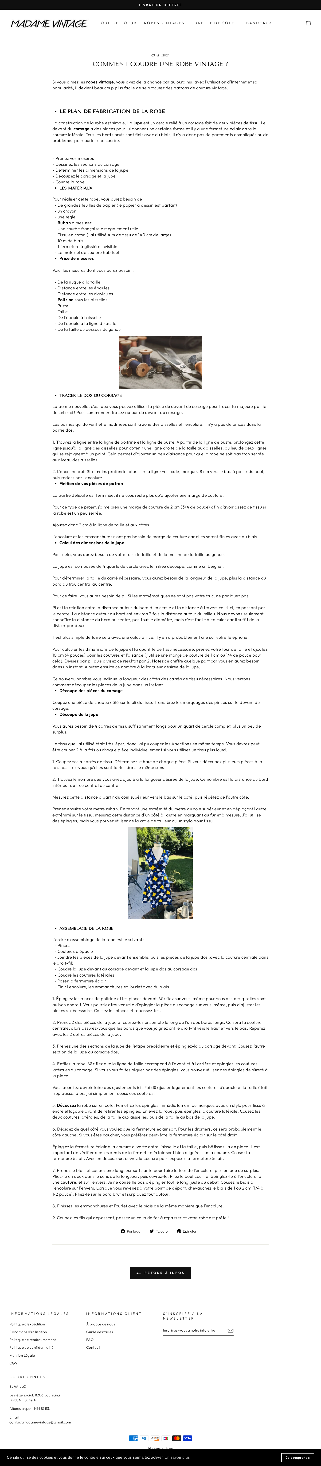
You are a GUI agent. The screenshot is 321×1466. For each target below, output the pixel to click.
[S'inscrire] (230, 1330)
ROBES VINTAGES (164, 22)
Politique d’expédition (27, 1324)
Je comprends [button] (298, 1457)
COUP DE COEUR (117, 22)
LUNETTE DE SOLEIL (215, 22)
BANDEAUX (259, 22)
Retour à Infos (164, 1273)
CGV (13, 1363)
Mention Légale (22, 1355)
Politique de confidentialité (31, 1347)
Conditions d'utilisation (28, 1332)
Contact (93, 1347)
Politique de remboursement (32, 1339)
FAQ (90, 1339)
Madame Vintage (160, 1448)
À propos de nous (100, 1324)
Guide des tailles (99, 1332)
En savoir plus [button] (177, 1457)
